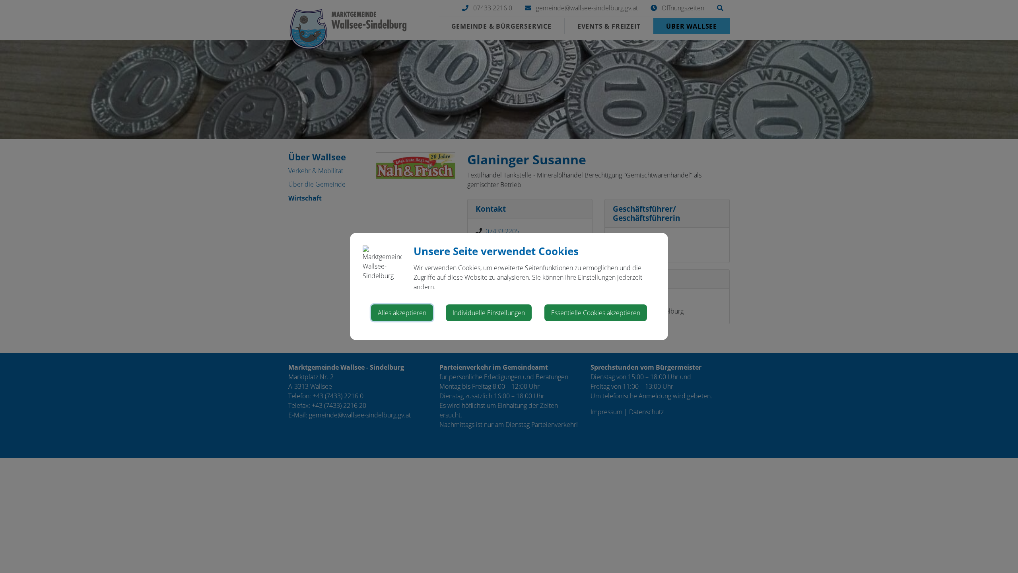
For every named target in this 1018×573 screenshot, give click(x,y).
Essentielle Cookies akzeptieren (595, 312)
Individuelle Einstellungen (489, 312)
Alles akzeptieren (402, 312)
